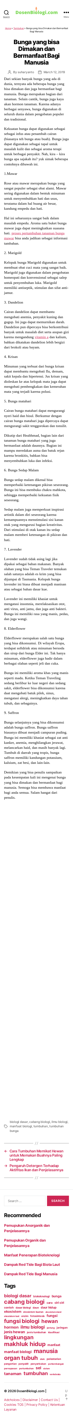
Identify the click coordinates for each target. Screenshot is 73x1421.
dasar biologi (23, 1307)
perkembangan (56, 1363)
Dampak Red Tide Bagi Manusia (30, 1274)
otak (42, 1359)
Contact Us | (50, 1400)
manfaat (53, 1345)
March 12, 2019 (54, 72)
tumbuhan (40, 1126)
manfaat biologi (21, 1126)
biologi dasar (19, 1122)
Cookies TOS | (15, 1405)
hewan (49, 1321)
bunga (56, 1296)
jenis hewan (14, 1332)
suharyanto (26, 72)
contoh (9, 1307)
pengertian (10, 1363)
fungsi (52, 1316)
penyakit (23, 1363)
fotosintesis (37, 1316)
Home (8, 28)
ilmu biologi (60, 1122)
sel (38, 1367)
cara (50, 1302)
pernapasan (10, 1368)
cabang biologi (39, 1122)
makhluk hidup (25, 1343)
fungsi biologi (21, 1321)
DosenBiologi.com (30, 1391)
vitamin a (41, 337)
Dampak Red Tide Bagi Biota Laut (32, 1264)
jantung (51, 1327)
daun (36, 1307)
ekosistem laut (11, 1316)
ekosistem (12, 1312)
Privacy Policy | (38, 1405)
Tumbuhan (18, 28)
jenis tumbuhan (36, 1332)
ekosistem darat (53, 1312)
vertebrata (55, 1374)
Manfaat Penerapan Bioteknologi (32, 1255)
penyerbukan (38, 1363)
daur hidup (48, 1307)
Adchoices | (13, 1400)
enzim (24, 1316)
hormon (11, 1327)
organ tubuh (21, 1357)
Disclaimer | (32, 1400)
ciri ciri (59, 1303)
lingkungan (18, 1337)
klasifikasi (53, 1332)
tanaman (12, 1373)
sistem (46, 1368)
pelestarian (54, 1358)
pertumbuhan (26, 1368)
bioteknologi (41, 1296)
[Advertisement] (36, 959)
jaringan (62, 1327)
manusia (46, 1350)
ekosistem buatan (33, 1312)
